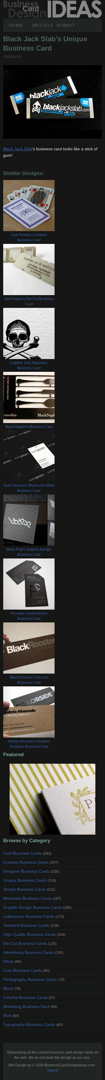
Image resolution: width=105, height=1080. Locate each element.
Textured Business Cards (31, 925)
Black (12, 988)
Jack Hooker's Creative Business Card (29, 237)
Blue (11, 1015)
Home (16, 25)
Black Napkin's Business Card (29, 427)
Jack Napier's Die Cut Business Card (29, 301)
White (12, 961)
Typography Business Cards (33, 1024)
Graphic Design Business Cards (37, 907)
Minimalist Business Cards (32, 898)
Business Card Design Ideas (52, 3)
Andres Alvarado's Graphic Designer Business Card (29, 744)
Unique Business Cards (29, 880)
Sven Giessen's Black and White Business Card (29, 488)
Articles (42, 25)
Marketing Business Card (30, 1006)
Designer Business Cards (31, 871)
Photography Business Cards (33, 979)
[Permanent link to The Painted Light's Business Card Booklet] (52, 799)
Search (52, 1070)
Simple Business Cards (29, 889)
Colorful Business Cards (29, 997)
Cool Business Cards (27, 853)
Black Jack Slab (17, 149)
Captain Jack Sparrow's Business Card (29, 365)
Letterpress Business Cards (33, 916)
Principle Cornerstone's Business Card (29, 616)
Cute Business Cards (26, 970)
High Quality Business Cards (34, 934)
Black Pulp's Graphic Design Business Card (28, 552)
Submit (66, 25)
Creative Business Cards (30, 862)
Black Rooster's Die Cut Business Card (29, 680)
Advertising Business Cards (33, 952)
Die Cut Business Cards (30, 943)
